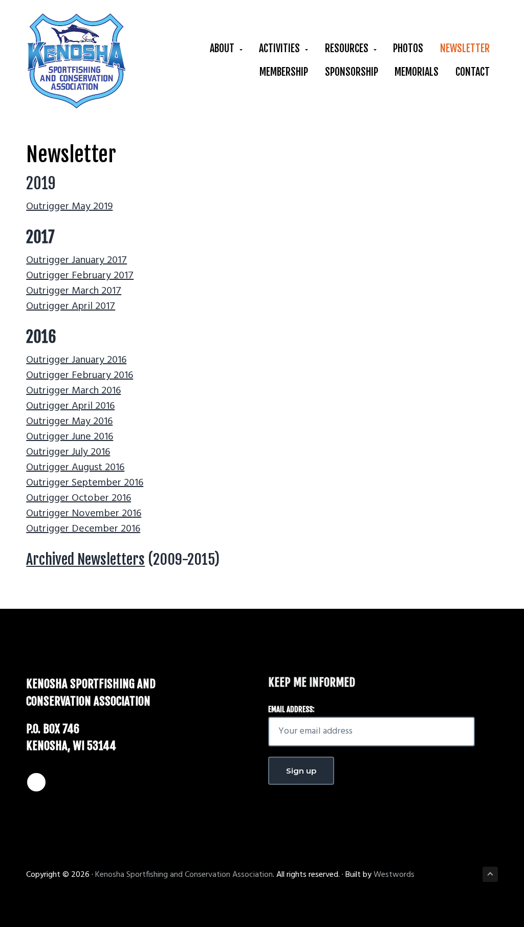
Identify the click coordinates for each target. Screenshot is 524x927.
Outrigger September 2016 (84, 483)
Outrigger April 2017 (70, 306)
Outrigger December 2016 (83, 529)
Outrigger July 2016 (68, 452)
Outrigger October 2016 (78, 498)
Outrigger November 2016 (83, 513)
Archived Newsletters (85, 559)
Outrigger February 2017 (80, 276)
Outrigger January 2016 (76, 360)
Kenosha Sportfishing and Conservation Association (184, 874)
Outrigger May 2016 (69, 421)
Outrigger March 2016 (73, 391)
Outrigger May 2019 (69, 206)
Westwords (394, 874)
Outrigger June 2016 (69, 437)
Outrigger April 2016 (70, 406)
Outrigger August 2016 (75, 467)
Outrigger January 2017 (76, 260)
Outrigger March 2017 (73, 291)
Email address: (291, 709)
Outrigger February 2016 (79, 375)
